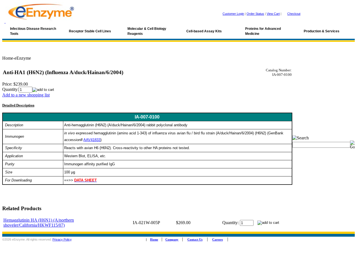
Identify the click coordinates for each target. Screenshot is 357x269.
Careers (217, 239)
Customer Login (233, 13)
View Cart (273, 13)
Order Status (255, 13)
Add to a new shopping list (26, 95)
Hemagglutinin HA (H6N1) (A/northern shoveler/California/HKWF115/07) (38, 222)
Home (154, 239)
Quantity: (10, 89)
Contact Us (194, 239)
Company (171, 239)
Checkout (293, 13)
